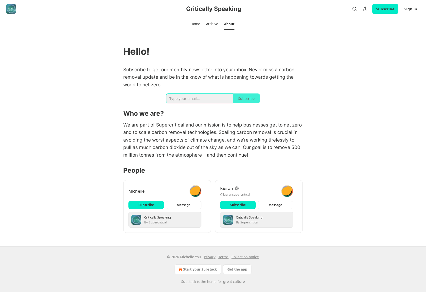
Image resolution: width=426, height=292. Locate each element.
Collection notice (245, 257)
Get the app (237, 269)
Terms (223, 257)
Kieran (226, 188)
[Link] (116, 51)
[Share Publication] (365, 9)
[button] (195, 24)
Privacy (209, 257)
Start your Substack (200, 269)
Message (184, 205)
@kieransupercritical (235, 194)
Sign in (410, 8)
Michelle (136, 191)
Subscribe (385, 8)
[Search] (354, 9)
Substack (188, 281)
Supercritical (170, 125)
